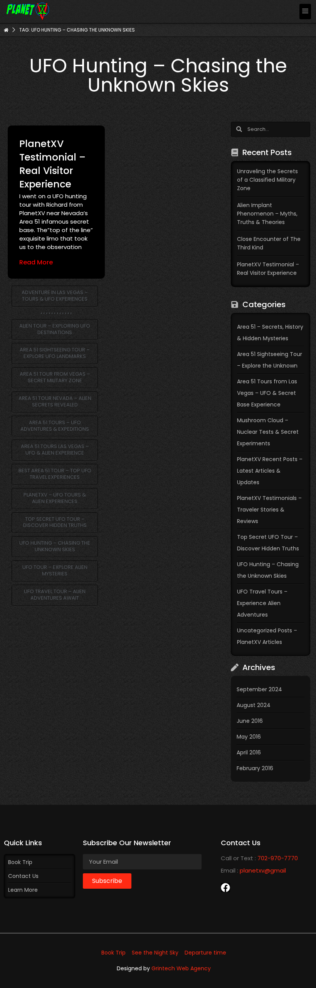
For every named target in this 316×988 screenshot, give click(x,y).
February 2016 (255, 768)
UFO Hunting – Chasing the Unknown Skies (54, 546)
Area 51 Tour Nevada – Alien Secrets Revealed (54, 401)
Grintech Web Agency (181, 968)
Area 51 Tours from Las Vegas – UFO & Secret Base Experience (267, 393)
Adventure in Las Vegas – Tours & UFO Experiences (55, 296)
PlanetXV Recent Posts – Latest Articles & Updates (270, 470)
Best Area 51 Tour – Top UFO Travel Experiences (54, 474)
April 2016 (249, 752)
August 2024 (254, 705)
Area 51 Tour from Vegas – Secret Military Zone (55, 377)
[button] (305, 11)
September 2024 (259, 689)
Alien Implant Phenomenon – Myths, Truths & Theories (267, 213)
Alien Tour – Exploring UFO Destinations (54, 329)
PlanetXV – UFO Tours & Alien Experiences (55, 498)
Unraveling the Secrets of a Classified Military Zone (267, 179)
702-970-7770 (277, 858)
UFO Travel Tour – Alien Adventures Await (55, 595)
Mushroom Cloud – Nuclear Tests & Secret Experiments (268, 431)
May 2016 (249, 737)
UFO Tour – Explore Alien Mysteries (54, 570)
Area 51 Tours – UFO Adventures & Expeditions (54, 426)
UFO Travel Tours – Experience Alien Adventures (262, 603)
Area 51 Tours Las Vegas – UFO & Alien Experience (55, 449)
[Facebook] (225, 887)
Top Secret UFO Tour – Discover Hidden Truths (55, 522)
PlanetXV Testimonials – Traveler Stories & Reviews (269, 509)
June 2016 (250, 721)
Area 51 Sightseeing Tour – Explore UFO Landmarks (55, 353)
